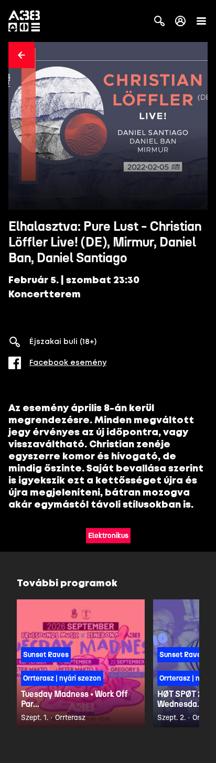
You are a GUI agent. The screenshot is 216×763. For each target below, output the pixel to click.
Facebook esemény (67, 363)
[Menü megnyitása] (201, 21)
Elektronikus (108, 535)
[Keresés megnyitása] (159, 21)
